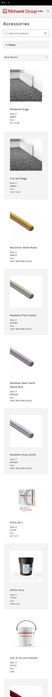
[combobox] (26, 58)
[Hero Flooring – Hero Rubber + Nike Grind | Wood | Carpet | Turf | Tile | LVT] (40, 11)
